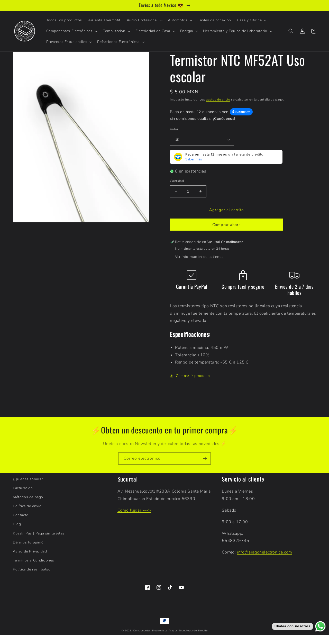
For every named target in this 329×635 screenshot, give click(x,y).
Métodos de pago (28, 497)
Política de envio (27, 506)
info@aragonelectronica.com (264, 552)
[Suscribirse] (205, 458)
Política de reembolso (32, 569)
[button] (144, 20)
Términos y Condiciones (33, 560)
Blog (17, 524)
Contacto (21, 515)
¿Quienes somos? (28, 479)
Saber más (193, 159)
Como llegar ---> (134, 510)
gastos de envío (218, 99)
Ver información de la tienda (199, 256)
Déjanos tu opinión (29, 542)
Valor (174, 129)
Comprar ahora (226, 224)
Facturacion (23, 488)
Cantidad (177, 181)
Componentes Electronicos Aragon (155, 630)
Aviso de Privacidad (30, 551)
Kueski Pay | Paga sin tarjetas (39, 533)
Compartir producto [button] (193, 375)
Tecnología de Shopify (193, 630)
